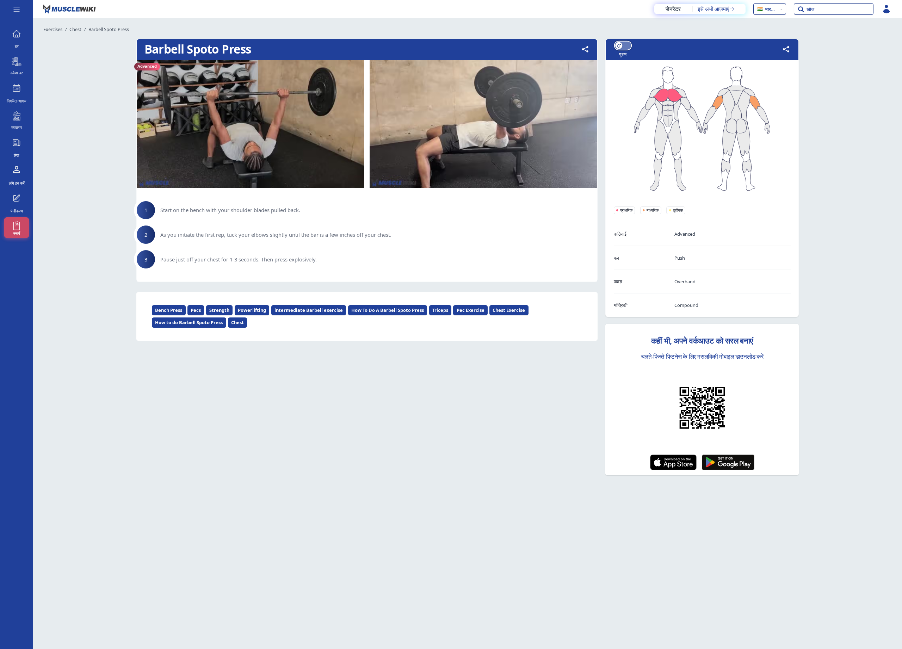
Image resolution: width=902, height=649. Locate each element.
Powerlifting (252, 310)
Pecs (196, 310)
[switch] (622, 46)
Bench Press (168, 310)
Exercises (52, 29)
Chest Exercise (509, 310)
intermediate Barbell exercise (308, 310)
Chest (75, 29)
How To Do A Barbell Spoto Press (387, 310)
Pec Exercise (470, 310)
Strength (219, 310)
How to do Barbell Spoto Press (189, 322)
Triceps (440, 310)
